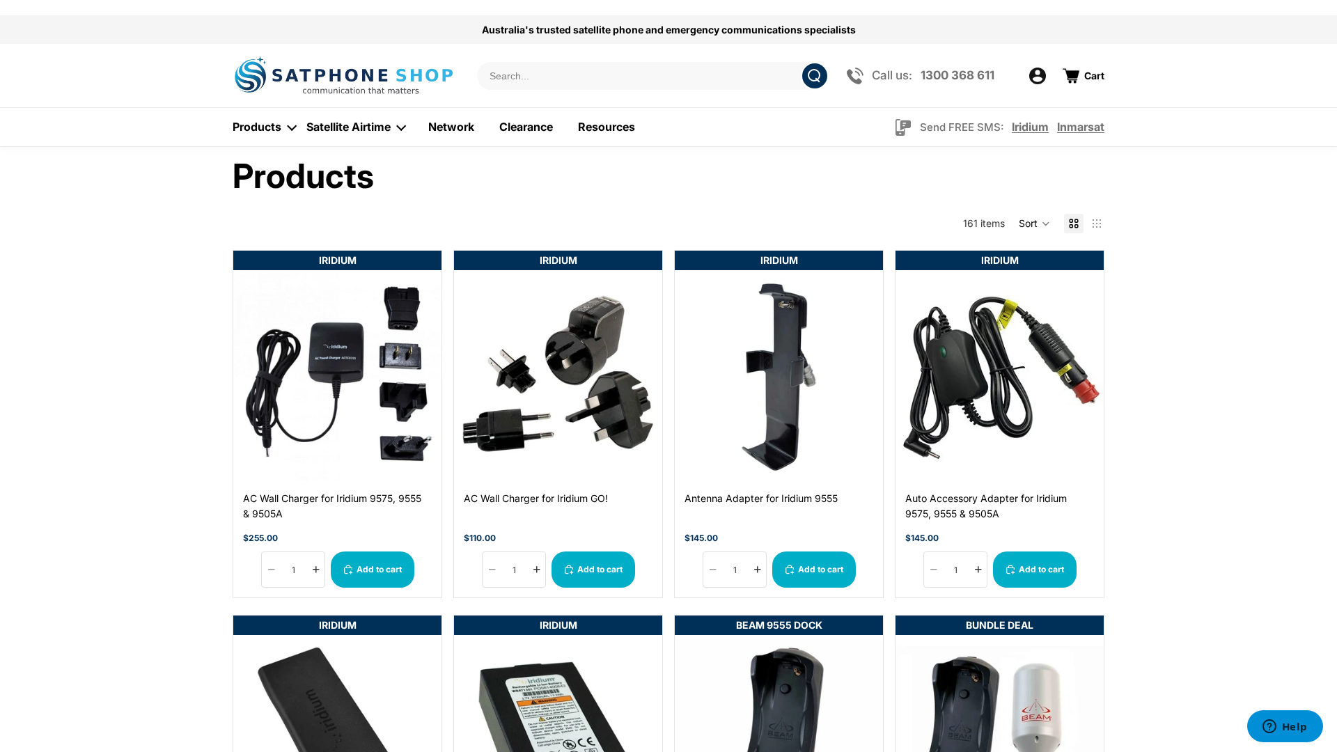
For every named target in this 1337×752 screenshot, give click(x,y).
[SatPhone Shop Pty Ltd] (346, 75)
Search (815, 76)
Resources (606, 127)
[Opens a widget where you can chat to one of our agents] (1284, 727)
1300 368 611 (957, 75)
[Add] (419, 459)
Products (257, 127)
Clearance (526, 127)
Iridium (1030, 127)
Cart (1094, 75)
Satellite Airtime (348, 127)
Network (451, 127)
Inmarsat (1080, 127)
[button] (1034, 223)
